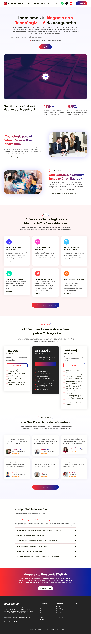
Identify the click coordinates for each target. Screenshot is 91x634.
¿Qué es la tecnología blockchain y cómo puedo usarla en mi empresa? (36, 540)
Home (41, 606)
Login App (82, 3)
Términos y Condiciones (79, 606)
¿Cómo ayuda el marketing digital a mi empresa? (29, 535)
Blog (41, 613)
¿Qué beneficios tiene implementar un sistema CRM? (31, 546)
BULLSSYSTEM (16, 3)
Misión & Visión (44, 615)
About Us (42, 609)
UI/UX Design (60, 609)
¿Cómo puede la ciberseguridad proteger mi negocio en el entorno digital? (37, 556)
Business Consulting (61, 617)
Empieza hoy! (17, 365)
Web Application (60, 606)
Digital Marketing (61, 613)
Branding (58, 615)
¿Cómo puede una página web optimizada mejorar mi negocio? (34, 520)
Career (42, 611)
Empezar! (45, 364)
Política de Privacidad (79, 609)
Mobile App (59, 611)
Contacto (42, 619)
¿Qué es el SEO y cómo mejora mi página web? (29, 551)
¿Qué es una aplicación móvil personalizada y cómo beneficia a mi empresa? (38, 530)
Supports (42, 617)
